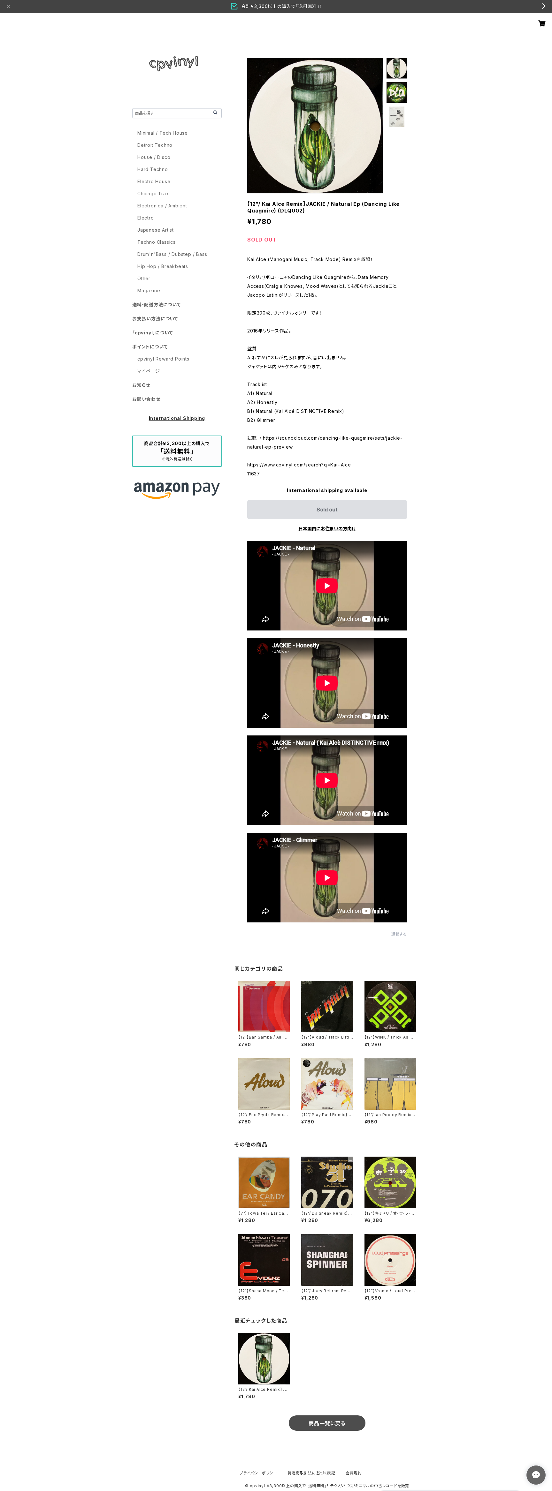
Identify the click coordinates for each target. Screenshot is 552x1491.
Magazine (148, 290)
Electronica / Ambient (162, 205)
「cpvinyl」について (152, 332)
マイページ (148, 371)
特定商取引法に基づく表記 (311, 1473)
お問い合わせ (146, 399)
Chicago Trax (153, 193)
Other (143, 278)
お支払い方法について (155, 318)
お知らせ (141, 385)
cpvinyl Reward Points (163, 359)
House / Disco (153, 157)
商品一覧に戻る (327, 1423)
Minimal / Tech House (162, 133)
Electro (145, 217)
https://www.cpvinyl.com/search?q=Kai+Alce (299, 464)
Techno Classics (156, 242)
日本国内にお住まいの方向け (327, 528)
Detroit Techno (154, 145)
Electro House (153, 181)
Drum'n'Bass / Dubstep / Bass (172, 254)
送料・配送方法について (156, 304)
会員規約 (354, 1473)
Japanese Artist (155, 230)
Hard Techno (152, 169)
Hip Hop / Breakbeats (162, 266)
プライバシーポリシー (258, 1473)
